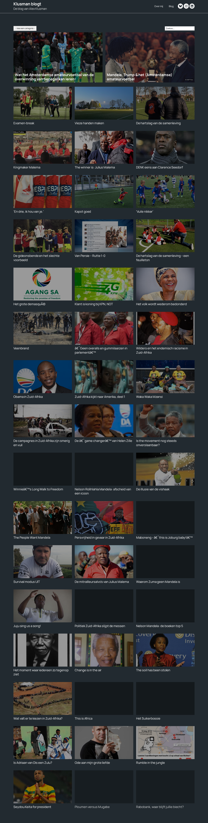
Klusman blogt (27, 4)
